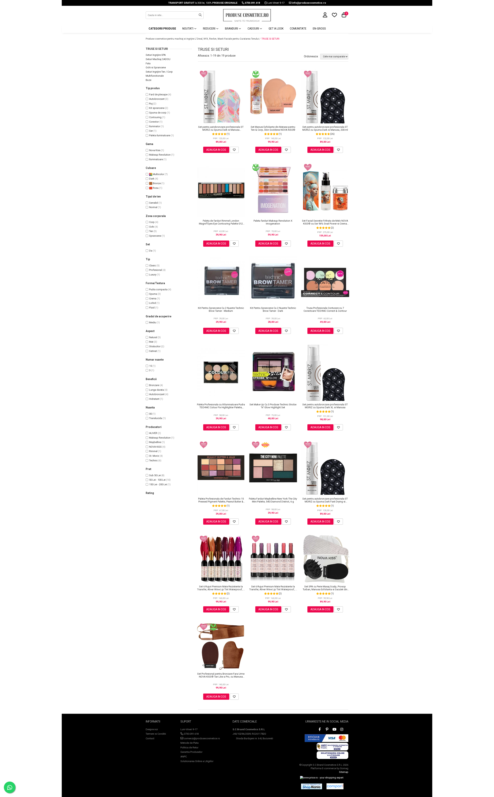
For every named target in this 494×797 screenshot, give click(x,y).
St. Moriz (154, 455)
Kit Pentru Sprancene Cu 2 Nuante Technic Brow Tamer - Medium (221, 309)
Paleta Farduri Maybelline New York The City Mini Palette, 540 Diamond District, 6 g (273, 500)
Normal (153, 207)
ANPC (183, 756)
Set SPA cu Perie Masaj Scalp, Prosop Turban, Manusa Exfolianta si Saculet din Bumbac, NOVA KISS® (325, 588)
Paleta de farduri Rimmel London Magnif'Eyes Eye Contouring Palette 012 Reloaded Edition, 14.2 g (221, 222)
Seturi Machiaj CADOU (158, 59)
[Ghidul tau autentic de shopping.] (335, 786)
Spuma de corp (157, 112)
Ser (151, 130)
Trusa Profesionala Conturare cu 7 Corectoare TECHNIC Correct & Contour (325, 309)
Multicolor (158, 174)
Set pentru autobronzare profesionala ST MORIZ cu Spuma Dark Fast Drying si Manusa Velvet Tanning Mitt (325, 500)
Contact (150, 738)
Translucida (155, 418)
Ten (151, 231)
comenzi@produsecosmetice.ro (201, 738)
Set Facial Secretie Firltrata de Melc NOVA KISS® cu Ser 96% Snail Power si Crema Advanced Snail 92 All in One (325, 222)
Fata (148, 63)
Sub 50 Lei (155, 475)
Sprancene (155, 235)
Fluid (152, 307)
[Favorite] (234, 150)
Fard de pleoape (158, 94)
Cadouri (254, 28)
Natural (153, 337)
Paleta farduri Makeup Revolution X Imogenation (273, 222)
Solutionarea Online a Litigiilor (196, 761)
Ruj (151, 103)
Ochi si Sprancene (156, 67)
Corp (152, 222)
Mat (151, 341)
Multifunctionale (155, 75)
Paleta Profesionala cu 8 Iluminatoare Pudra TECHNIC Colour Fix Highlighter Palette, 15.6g (221, 406)
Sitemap (343, 772)
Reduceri (209, 28)
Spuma (153, 293)
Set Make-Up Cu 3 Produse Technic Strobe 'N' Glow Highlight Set (273, 406)
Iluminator (154, 126)
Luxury (152, 274)
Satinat (153, 351)
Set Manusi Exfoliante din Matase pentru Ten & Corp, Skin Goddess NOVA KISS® (273, 128)
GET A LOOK (276, 28)
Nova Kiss (154, 150)
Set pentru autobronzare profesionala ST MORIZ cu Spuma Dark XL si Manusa (325, 406)
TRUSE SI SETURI (270, 38)
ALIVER (153, 433)
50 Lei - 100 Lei (157, 479)
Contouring (155, 117)
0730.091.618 (191, 733)
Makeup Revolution (160, 154)
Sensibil (153, 202)
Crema (152, 298)
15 (150, 365)
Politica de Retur (189, 747)
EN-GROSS (319, 28)
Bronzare (154, 385)
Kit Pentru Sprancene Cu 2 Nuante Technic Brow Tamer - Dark (273, 309)
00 (150, 413)
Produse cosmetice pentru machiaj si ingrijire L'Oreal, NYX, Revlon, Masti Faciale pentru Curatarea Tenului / (203, 38)
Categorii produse (162, 28)
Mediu (152, 322)
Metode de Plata (189, 742)
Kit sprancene (156, 108)
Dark (151, 178)
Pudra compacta (158, 289)
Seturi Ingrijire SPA (156, 54)
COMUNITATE (298, 28)
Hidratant (154, 398)
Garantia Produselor (191, 751)
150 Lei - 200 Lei (158, 484)
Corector (154, 121)
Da (150, 250)
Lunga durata (156, 389)
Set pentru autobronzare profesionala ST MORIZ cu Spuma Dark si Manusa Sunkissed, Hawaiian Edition (221, 128)
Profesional (155, 269)
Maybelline (155, 442)
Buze (148, 80)
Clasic (152, 265)
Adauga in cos (216, 149)
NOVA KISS (155, 446)
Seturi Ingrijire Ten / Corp (159, 71)
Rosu (155, 187)
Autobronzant (157, 98)
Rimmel (153, 451)
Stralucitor (155, 346)
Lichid (152, 303)
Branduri (232, 28)
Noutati (188, 28)
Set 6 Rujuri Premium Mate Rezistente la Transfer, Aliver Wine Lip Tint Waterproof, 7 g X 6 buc (220, 588)
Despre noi (152, 729)
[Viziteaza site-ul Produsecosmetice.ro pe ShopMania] (311, 786)
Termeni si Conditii (156, 733)
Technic (153, 460)
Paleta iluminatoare (159, 135)
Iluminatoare (156, 159)
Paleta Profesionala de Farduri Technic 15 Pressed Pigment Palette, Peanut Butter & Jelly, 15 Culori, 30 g (221, 500)
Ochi (151, 226)
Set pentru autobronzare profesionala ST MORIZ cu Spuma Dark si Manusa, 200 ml (325, 128)
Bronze (156, 183)
